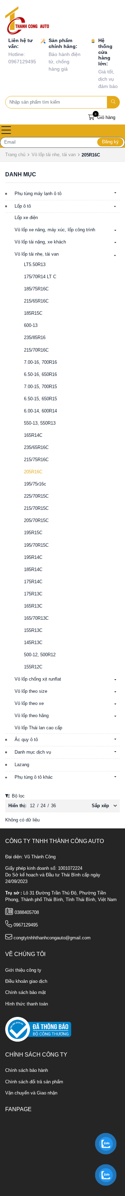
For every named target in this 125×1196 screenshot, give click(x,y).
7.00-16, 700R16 (40, 362)
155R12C (33, 667)
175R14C (33, 581)
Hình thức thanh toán (26, 1004)
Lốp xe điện (26, 217)
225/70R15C (36, 496)
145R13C (33, 642)
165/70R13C (36, 618)
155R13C (33, 630)
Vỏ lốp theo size (31, 691)
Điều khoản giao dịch (26, 981)
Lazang (22, 764)
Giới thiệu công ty (23, 970)
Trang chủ (15, 154)
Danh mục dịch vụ (33, 752)
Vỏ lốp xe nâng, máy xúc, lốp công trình (55, 229)
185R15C (33, 313)
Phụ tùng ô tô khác (34, 777)
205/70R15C (36, 520)
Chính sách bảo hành (26, 1070)
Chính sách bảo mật (25, 992)
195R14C (33, 557)
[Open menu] (6, 131)
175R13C (33, 594)
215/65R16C (36, 301)
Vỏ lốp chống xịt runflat (38, 679)
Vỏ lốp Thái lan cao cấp (38, 727)
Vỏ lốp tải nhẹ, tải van (54, 154)
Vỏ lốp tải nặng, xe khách (40, 242)
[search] (113, 102)
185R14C (33, 569)
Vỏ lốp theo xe (29, 703)
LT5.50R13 (34, 264)
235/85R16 (34, 337)
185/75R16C (36, 289)
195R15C (33, 532)
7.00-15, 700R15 (40, 386)
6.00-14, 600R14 (40, 411)
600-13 (31, 325)
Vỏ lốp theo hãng (32, 715)
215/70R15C (36, 508)
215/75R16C (36, 459)
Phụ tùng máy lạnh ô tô (38, 193)
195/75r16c (35, 484)
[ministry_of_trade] (38, 1029)
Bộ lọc (17, 796)
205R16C (33, 471)
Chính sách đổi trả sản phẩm (34, 1081)
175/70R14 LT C (40, 276)
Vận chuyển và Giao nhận (31, 1093)
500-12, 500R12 (40, 654)
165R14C (33, 435)
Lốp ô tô (23, 206)
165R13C (33, 606)
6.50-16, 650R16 (40, 374)
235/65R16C (36, 447)
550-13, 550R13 (40, 423)
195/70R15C (36, 545)
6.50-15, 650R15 (40, 398)
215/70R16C (36, 350)
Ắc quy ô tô (26, 739)
